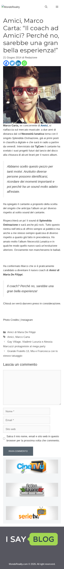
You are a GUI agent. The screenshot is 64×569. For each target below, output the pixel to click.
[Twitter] (12, 63)
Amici (10, 337)
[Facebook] (6, 63)
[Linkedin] (18, 63)
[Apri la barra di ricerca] (46, 7)
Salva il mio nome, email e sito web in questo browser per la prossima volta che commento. (33, 438)
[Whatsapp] (24, 63)
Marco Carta (22, 337)
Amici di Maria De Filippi (21, 332)
